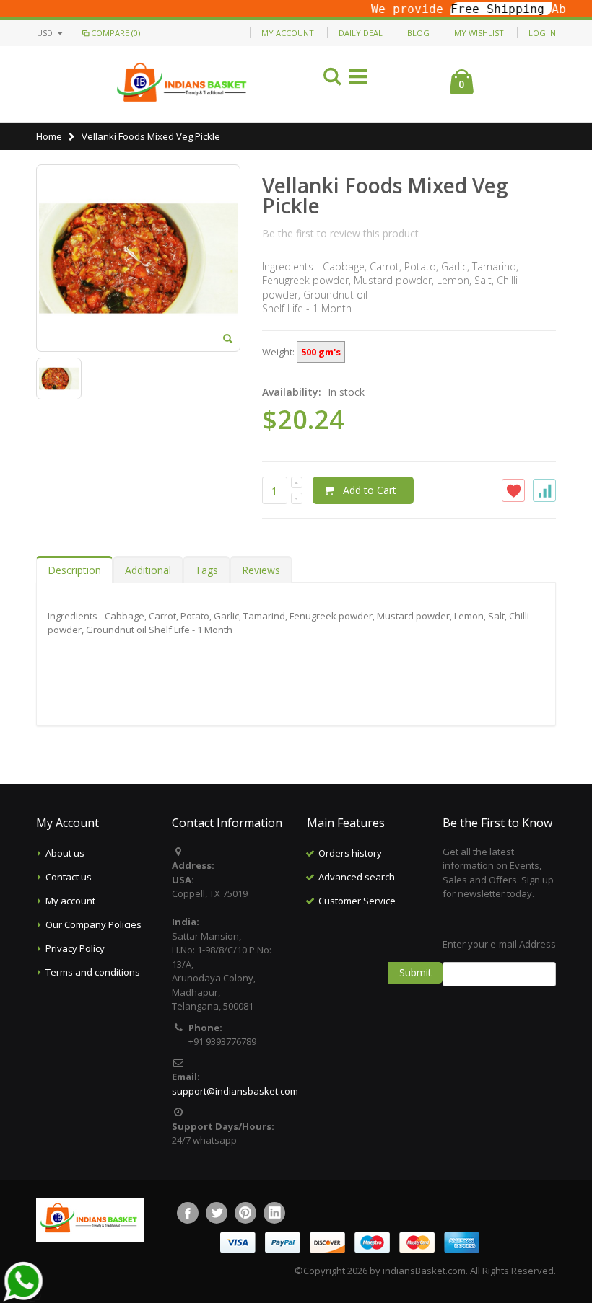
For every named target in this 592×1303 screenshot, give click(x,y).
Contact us (68, 876)
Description (74, 570)
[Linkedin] (274, 1213)
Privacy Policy (75, 948)
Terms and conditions (92, 972)
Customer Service (357, 900)
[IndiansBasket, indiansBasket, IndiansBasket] (182, 84)
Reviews (261, 570)
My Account (287, 32)
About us (64, 853)
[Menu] (358, 79)
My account (70, 900)
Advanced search (356, 876)
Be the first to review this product (340, 233)
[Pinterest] (245, 1213)
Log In (542, 32)
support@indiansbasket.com (235, 1091)
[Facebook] (188, 1213)
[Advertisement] (397, 985)
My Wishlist (479, 32)
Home (49, 136)
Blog (418, 32)
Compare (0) (115, 32)
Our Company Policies (93, 924)
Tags (206, 570)
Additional (148, 570)
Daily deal (361, 32)
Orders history (350, 853)
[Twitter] (216, 1213)
